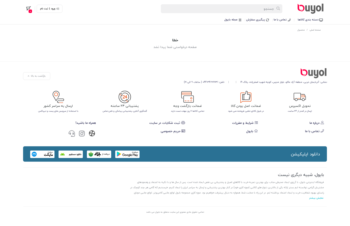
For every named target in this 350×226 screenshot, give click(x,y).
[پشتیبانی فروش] (72, 134)
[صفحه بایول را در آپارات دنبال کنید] (92, 134)
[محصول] (255, 73)
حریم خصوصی (171, 131)
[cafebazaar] (99, 154)
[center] (278, 9)
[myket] (42, 154)
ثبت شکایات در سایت (165, 123)
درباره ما (315, 123)
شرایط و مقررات (243, 123)
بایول (250, 131)
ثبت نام (44, 9)
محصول (301, 30)
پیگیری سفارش (256, 19)
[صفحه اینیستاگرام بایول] (82, 134)
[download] (71, 154)
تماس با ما (280, 19)
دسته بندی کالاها (308, 19)
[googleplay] (127, 154)
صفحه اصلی (315, 30)
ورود (53, 9)
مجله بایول (231, 19)
